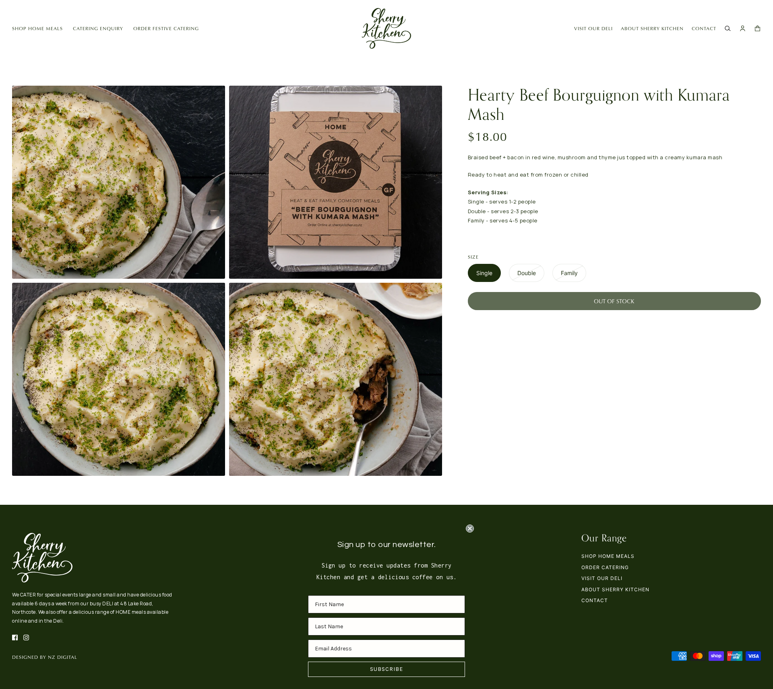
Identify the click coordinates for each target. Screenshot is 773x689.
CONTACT (704, 28)
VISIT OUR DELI (593, 28)
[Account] (742, 28)
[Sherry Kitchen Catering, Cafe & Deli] (386, 28)
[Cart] (757, 28)
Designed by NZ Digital (44, 657)
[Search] (727, 28)
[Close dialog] (470, 528)
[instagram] (26, 637)
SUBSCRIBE (386, 669)
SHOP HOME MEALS (608, 556)
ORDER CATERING (605, 567)
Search (401, 600)
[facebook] (15, 637)
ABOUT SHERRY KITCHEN (652, 28)
